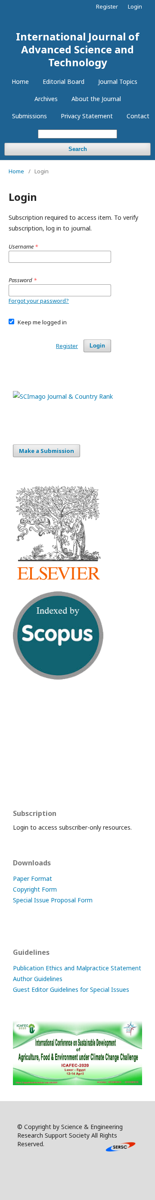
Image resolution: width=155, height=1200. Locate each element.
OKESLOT (26, 727)
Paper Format (32, 878)
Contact (138, 116)
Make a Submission (46, 451)
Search (77, 149)
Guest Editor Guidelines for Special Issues (71, 989)
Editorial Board (63, 81)
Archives (46, 99)
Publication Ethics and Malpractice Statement (77, 968)
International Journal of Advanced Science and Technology (78, 49)
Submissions (29, 116)
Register (107, 6)
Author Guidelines (37, 979)
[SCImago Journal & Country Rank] (63, 396)
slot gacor (27, 778)
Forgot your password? (39, 301)
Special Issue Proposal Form (53, 900)
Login (135, 6)
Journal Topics (117, 81)
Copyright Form (35, 889)
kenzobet (26, 711)
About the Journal (96, 99)
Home (20, 81)
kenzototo (28, 744)
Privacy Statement (87, 116)
